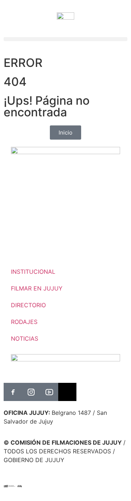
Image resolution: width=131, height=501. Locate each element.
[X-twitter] (67, 392)
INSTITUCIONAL (33, 271)
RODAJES (24, 321)
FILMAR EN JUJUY (37, 288)
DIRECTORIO (28, 305)
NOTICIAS (24, 338)
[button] (65, 39)
